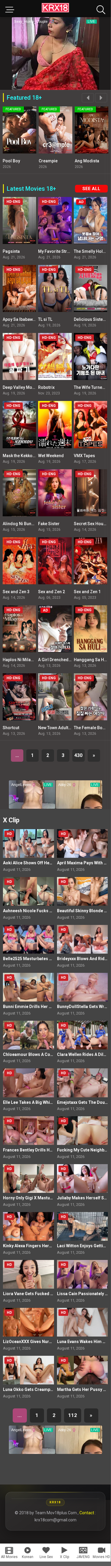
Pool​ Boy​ (11, 160)
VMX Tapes (84, 455)
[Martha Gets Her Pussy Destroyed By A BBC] (82, 1370)
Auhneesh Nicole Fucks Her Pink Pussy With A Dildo (53, 910)
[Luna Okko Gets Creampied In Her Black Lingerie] (28, 1370)
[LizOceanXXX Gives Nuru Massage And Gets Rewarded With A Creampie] (28, 1322)
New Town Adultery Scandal (64, 727)
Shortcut (11, 727)
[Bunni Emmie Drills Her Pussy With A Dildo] (28, 987)
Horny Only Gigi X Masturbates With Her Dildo (47, 1197)
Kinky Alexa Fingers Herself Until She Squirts (46, 1245)
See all (91, 188)
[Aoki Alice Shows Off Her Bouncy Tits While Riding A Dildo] (28, 843)
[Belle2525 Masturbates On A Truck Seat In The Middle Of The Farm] (28, 939)
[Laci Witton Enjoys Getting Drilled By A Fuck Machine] (82, 1226)
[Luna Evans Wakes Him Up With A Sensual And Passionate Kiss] (82, 1322)
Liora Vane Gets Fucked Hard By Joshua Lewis (48, 1293)
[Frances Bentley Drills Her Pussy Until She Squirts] (28, 1130)
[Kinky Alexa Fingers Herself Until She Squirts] (28, 1226)
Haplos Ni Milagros (21, 659)
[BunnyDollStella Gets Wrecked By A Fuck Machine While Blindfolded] (82, 987)
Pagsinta (11, 251)
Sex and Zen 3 (16, 591)
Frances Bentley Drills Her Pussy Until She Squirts (51, 1150)
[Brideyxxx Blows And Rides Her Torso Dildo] (82, 939)
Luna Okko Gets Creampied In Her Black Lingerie (50, 1389)
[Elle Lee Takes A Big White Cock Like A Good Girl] (28, 1082)
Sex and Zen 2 (51, 591)
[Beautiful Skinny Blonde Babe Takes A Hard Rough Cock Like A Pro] (82, 891)
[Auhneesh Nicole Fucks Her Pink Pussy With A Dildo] (28, 891)
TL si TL (45, 319)
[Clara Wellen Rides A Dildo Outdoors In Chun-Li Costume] (82, 1035)
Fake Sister (49, 523)
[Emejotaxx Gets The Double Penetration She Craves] (82, 1082)
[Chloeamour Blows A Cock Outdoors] (28, 1035)
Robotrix (46, 387)
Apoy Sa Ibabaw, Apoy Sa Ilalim (32, 319)
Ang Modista (87, 160)
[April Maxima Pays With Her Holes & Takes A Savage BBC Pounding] (82, 843)
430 (78, 755)
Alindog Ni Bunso (19, 523)
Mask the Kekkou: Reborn (27, 455)
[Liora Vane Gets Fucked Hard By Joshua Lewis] (28, 1274)
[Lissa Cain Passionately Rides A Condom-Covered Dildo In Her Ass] (82, 1274)
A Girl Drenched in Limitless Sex (68, 659)
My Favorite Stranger (58, 251)
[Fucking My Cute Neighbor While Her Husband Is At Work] (82, 1130)
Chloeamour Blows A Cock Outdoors (39, 1054)
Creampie (48, 160)
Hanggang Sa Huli (91, 659)
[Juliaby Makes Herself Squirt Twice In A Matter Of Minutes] (82, 1178)
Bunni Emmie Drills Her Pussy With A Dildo (44, 1006)
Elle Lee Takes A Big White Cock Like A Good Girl (50, 1102)
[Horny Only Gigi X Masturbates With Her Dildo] (28, 1178)
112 (72, 1415)
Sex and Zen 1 (87, 591)
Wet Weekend (51, 455)
